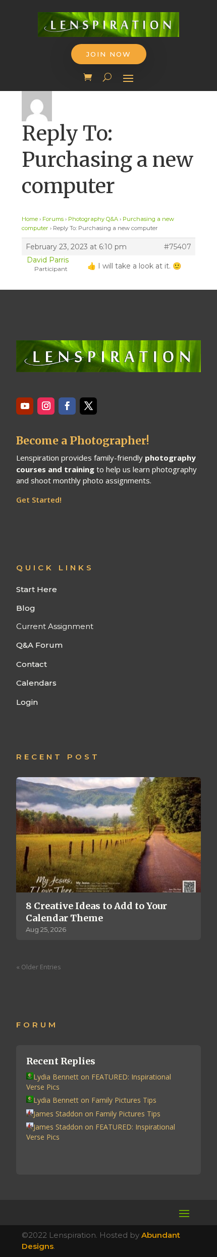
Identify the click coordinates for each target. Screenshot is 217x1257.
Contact (31, 664)
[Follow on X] (88, 406)
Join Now (108, 54)
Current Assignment (54, 626)
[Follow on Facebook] (67, 406)
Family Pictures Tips (123, 1100)
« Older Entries (38, 966)
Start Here (36, 589)
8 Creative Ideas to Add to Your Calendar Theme (96, 911)
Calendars (36, 683)
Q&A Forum (39, 645)
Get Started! (39, 500)
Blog (25, 608)
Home (30, 218)
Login (27, 702)
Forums (53, 218)
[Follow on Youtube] (24, 406)
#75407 (177, 246)
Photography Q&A (93, 218)
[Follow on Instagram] (46, 406)
